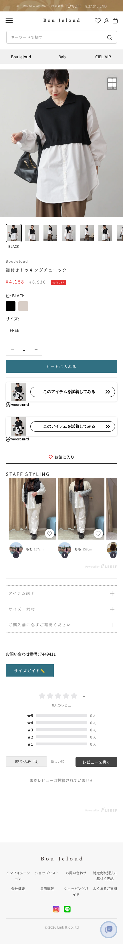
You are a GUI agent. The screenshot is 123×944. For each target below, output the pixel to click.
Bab (62, 57)
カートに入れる (61, 366)
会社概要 (18, 888)
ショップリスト (47, 872)
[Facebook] (67, 909)
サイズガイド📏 (29, 670)
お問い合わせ (76, 872)
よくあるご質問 (105, 888)
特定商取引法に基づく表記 (105, 875)
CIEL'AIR (103, 57)
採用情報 (47, 888)
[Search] (110, 37)
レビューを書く (96, 762)
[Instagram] (56, 909)
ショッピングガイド (76, 891)
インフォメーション (18, 875)
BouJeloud (21, 57)
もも (29, 549)
